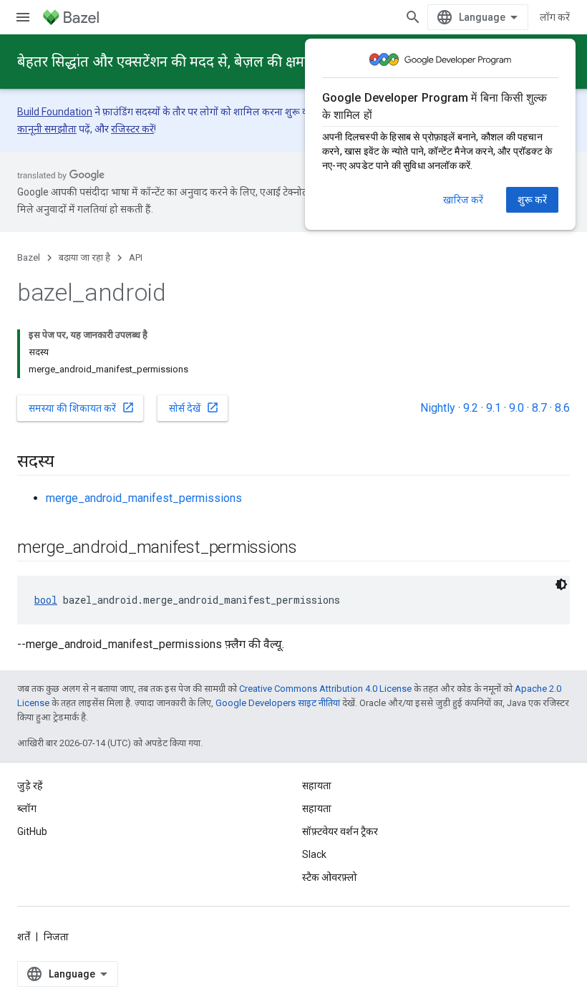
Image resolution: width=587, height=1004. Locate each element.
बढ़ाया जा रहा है (84, 257)
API (135, 257)
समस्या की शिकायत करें (82, 407)
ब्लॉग (27, 808)
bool (45, 600)
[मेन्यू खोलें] (23, 17)
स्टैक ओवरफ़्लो (329, 877)
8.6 (562, 408)
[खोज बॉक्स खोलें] (413, 17)
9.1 (493, 408)
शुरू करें (532, 200)
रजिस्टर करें (132, 129)
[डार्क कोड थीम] (561, 584)
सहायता (316, 808)
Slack (314, 854)
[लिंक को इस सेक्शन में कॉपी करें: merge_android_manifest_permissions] (311, 548)
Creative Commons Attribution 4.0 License (325, 688)
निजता (56, 936)
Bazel (28, 257)
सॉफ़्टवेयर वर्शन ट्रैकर (340, 831)
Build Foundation (54, 111)
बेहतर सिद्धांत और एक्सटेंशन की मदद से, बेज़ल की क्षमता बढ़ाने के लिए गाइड (218, 61)
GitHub (32, 831)
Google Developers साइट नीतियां (277, 703)
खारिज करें (463, 200)
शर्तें (23, 936)
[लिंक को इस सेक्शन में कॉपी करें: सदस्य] (68, 462)
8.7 (539, 408)
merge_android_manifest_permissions (144, 498)
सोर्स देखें (194, 407)
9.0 (516, 408)
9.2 (470, 408)
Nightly (437, 408)
